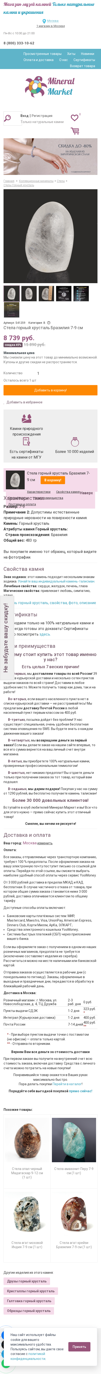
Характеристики (38, 492)
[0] (74, 117)
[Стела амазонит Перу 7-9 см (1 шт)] (74, 1140)
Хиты (71, 54)
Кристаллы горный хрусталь (30, 1291)
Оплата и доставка (38, 60)
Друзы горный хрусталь (27, 1281)
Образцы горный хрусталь (28, 1311)
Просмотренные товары (42, 54)
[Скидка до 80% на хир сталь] (50, 156)
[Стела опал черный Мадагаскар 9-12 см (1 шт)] (27, 1140)
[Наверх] (85, 481)
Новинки (87, 54)
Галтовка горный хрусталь (29, 1301)
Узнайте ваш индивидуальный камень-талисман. (56, 581)
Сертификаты (84, 60)
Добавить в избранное (24, 402)
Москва (52, 21)
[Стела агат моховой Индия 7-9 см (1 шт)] (27, 1214)
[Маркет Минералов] (50, 85)
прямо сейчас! (80, 1091)
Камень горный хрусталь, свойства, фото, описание (50, 603)
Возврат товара (82, 66)
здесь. (45, 634)
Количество (13, 373)
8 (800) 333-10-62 (19, 43)
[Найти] (7, 118)
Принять (79, 1347)
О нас (63, 60)
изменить (45, 843)
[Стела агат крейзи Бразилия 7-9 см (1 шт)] (74, 1214)
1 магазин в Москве (50, 26)
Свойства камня (68, 492)
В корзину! (52, 480)
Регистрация (42, 116)
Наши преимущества (48, 498)
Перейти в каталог (67, 1084)
